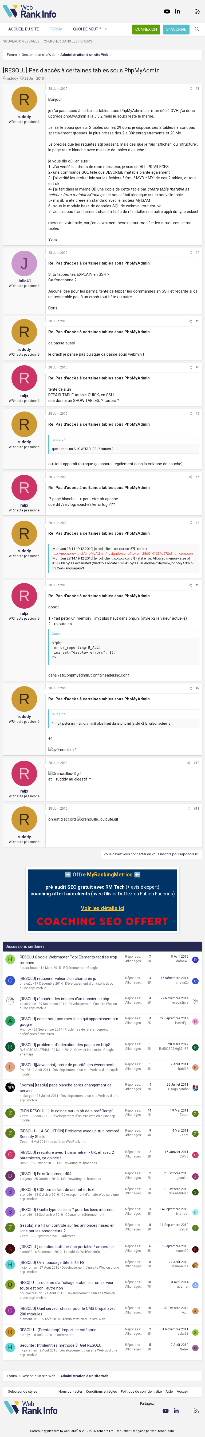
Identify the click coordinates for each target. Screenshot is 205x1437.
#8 (197, 585)
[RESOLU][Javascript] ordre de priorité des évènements (68, 1064)
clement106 (29, 1319)
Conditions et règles (101, 1391)
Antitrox (25, 1029)
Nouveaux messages (21, 41)
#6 (197, 477)
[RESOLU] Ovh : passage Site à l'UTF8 (52, 1262)
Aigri (185, 1312)
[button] (106, 29)
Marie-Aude (180, 1266)
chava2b (26, 983)
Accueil (182, 1391)
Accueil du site (23, 29)
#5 (197, 413)
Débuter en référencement (84, 1215)
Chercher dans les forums (68, 41)
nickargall (27, 1096)
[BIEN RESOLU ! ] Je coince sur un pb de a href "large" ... (68, 1111)
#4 (197, 367)
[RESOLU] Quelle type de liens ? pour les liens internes (66, 1209)
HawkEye (181, 1023)
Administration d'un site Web (83, 1319)
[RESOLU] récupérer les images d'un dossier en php (64, 998)
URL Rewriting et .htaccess (77, 1163)
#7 (197, 523)
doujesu (26, 1179)
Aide (169, 1391)
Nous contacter (70, 1391)
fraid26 (25, 1070)
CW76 (24, 1163)
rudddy (12, 78)
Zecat (24, 1116)
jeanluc (183, 1178)
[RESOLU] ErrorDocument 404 (45, 1173)
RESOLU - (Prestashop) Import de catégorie (58, 1329)
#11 (196, 808)
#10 (196, 763)
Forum (56, 29)
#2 (197, 253)
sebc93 (183, 1333)
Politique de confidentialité (141, 1391)
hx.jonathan (28, 1267)
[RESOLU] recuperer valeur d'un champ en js (58, 978)
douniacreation (31, 1293)
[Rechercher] (197, 29)
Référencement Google (80, 968)
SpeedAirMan (178, 1193)
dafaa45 (182, 961)
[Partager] (190, 89)
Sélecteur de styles (22, 1391)
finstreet (182, 1213)
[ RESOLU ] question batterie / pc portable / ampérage (67, 1246)
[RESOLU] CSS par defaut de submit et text (57, 1189)
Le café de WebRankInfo (67, 1142)
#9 (197, 688)
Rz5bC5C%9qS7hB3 (34, 1050)
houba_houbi (29, 968)
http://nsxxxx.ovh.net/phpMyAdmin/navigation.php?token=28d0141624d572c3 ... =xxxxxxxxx (122, 554)
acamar (182, 1286)
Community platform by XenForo (72, 1431)
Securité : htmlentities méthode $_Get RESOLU (60, 1345)
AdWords (69, 1236)
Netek (184, 1349)
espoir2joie (28, 1004)
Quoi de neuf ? (87, 29)
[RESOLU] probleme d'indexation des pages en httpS (65, 1044)
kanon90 (26, 1252)
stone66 (26, 1195)
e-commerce (63, 1335)
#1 (197, 89)
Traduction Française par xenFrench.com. (145, 1431)
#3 (197, 321)
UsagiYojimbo (178, 1089)
